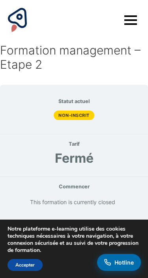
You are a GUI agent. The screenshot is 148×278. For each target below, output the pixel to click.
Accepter (25, 265)
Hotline (124, 262)
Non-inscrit (74, 115)
